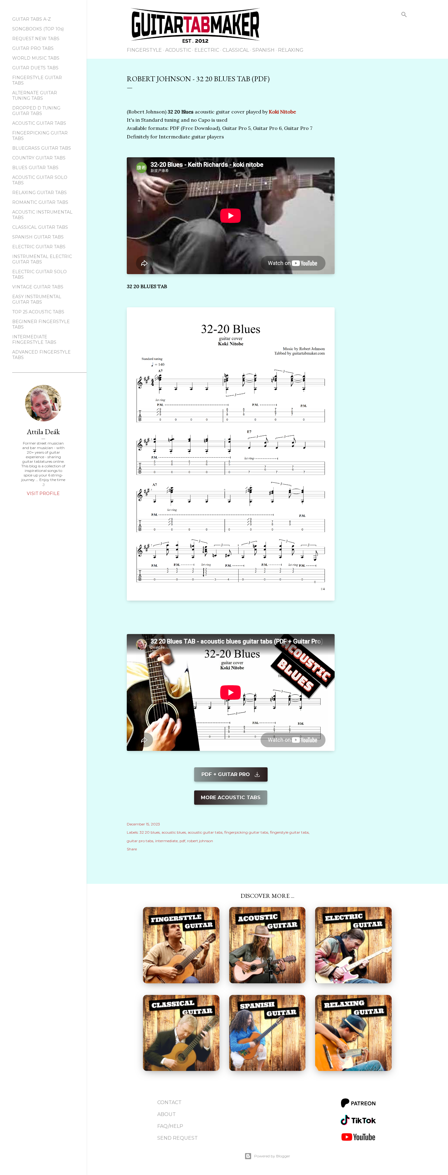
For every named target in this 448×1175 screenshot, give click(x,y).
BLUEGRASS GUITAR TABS (41, 148)
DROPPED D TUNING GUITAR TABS (36, 110)
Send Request (177, 1138)
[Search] (404, 15)
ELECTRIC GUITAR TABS (39, 246)
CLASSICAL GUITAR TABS (40, 227)
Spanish (263, 50)
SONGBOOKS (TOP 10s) (38, 29)
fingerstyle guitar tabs (289, 832)
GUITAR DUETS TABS (35, 68)
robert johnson (200, 841)
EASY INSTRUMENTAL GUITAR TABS (36, 299)
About (166, 1114)
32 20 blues (150, 832)
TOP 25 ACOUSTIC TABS (38, 312)
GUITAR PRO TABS (33, 48)
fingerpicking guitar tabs (246, 832)
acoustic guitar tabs (205, 832)
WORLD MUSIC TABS (35, 58)
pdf (182, 841)
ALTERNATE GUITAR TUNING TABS (34, 95)
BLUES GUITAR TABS (35, 167)
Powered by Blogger (272, 1156)
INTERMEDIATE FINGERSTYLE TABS (34, 339)
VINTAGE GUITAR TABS (37, 287)
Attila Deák (43, 431)
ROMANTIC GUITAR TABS (40, 202)
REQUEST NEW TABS (35, 38)
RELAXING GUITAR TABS (39, 192)
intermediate (166, 841)
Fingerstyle (144, 50)
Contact (169, 1102)
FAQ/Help (170, 1126)
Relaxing (291, 50)
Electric (206, 50)
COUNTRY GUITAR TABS (39, 158)
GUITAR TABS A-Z (31, 19)
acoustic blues (174, 832)
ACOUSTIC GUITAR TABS (39, 123)
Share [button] (132, 849)
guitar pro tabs (140, 841)
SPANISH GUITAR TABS (38, 237)
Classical (235, 50)
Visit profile (43, 493)
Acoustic (178, 50)
